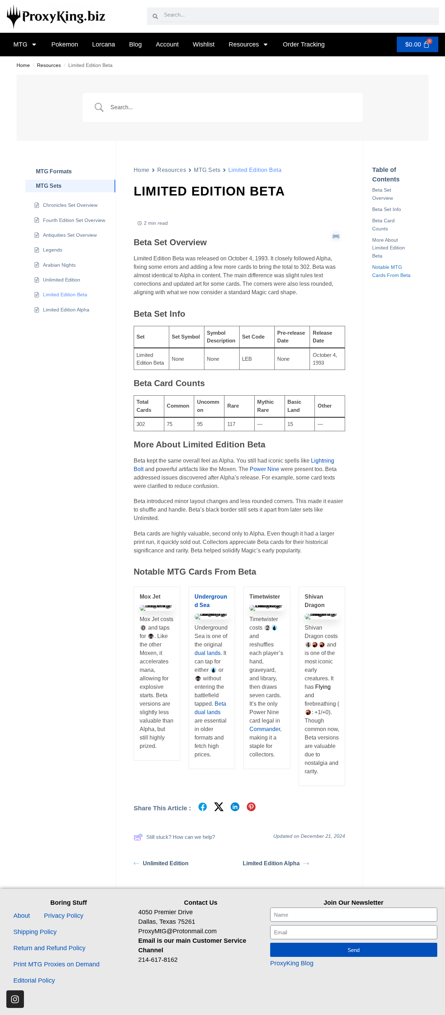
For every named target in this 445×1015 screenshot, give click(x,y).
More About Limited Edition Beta (388, 248)
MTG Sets (207, 170)
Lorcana (103, 44)
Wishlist (204, 44)
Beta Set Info (386, 209)
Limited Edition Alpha (271, 863)
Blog (135, 44)
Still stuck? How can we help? (180, 837)
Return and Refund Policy (49, 948)
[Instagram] (15, 999)
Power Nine (264, 469)
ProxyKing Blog (291, 963)
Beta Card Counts (383, 224)
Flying (323, 687)
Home (23, 65)
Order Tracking (304, 44)
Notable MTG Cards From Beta (391, 271)
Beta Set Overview (382, 193)
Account (167, 44)
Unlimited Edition (166, 863)
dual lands (208, 653)
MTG (20, 44)
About (21, 915)
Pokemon (64, 44)
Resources (244, 44)
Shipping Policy (35, 931)
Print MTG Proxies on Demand (56, 964)
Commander (264, 729)
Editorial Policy (34, 980)
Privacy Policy (63, 915)
